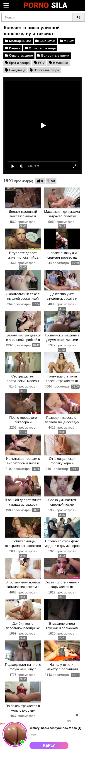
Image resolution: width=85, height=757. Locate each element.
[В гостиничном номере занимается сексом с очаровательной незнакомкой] (23, 568)
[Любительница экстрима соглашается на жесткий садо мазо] (23, 527)
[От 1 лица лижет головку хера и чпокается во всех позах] (62, 445)
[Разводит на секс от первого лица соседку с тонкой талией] (62, 403)
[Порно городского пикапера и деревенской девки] (23, 403)
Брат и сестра (19, 63)
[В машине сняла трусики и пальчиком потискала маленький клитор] (62, 609)
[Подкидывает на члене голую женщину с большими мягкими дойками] (23, 651)
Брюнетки (47, 41)
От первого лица (42, 48)
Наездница (16, 70)
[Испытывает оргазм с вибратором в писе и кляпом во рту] (23, 445)
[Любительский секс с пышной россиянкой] (23, 280)
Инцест (14, 48)
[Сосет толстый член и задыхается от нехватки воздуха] (62, 568)
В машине (60, 63)
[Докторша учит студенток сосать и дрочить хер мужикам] (62, 280)
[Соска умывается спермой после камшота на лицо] (62, 486)
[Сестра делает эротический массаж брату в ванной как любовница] (23, 362)
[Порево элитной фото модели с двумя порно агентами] (62, 527)
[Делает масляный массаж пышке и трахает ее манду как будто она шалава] (23, 198)
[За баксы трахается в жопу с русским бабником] (23, 692)
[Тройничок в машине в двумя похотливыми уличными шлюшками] (62, 321)
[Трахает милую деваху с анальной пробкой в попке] (23, 321)
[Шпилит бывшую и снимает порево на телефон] (62, 239)
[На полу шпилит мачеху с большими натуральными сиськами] (62, 651)
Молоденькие (19, 41)
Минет (68, 41)
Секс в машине (20, 55)
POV (41, 63)
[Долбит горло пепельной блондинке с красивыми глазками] (23, 609)
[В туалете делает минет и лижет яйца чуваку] (23, 239)
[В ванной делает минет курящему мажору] (23, 486)
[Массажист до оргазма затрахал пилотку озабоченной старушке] (62, 198)
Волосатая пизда (46, 70)
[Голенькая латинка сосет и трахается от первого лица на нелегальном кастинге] (62, 362)
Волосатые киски (54, 55)
